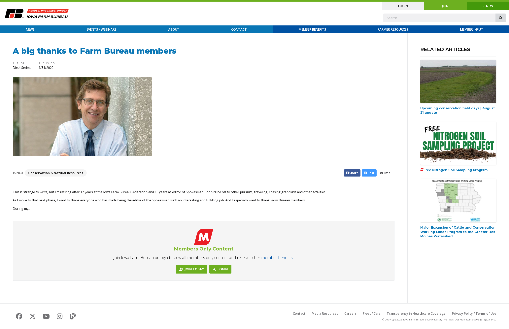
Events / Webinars (101, 29)
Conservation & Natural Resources (55, 173)
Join (445, 6)
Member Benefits (312, 29)
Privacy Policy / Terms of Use (474, 313)
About (173, 29)
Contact (239, 29)
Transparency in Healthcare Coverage (416, 313)
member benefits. (277, 257)
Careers (350, 313)
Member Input (471, 29)
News (30, 29)
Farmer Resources (393, 29)
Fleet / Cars (371, 313)
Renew (488, 6)
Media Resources (325, 313)
